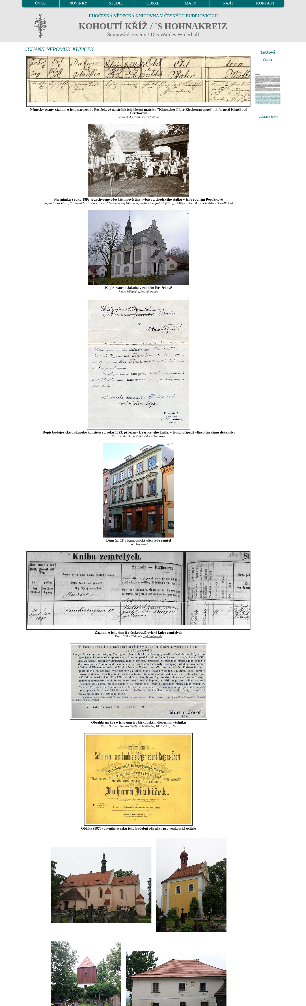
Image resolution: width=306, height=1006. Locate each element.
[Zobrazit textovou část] (268, 89)
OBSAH (153, 3)
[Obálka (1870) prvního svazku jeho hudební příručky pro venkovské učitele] (138, 779)
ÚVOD (40, 3)
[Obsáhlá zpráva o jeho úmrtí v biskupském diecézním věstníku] (138, 682)
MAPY (190, 3)
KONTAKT (265, 3)
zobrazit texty (268, 116)
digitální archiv (152, 636)
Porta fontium (150, 117)
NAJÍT (228, 3)
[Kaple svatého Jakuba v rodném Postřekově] (138, 247)
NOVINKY (78, 3)
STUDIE (116, 3)
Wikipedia (133, 291)
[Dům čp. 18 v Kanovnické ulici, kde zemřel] (138, 490)
